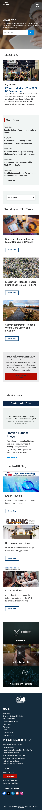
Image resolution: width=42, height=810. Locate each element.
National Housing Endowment (13, 764)
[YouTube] (18, 793)
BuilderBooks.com (9, 747)
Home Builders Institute (11, 753)
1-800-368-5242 (8, 773)
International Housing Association (14, 758)
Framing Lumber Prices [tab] (21, 403)
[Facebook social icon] (4, 793)
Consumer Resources (10, 721)
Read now (12, 250)
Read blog (12, 511)
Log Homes (7, 724)
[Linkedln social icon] (13, 793)
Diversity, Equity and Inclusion (13, 716)
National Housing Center (11, 761)
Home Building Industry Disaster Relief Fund (18, 750)
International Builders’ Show (12, 744)
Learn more (12, 457)
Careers (5, 730)
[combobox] (15, 32)
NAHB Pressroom (9, 719)
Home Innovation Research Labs (14, 755)
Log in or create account (21, 376)
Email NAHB (10, 776)
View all (11, 180)
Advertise (6, 727)
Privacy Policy (8, 733)
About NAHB (7, 713)
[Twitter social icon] (9, 793)
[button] (31, 32)
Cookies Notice (8, 735)
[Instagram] (22, 793)
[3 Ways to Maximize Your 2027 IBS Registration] (21, 70)
